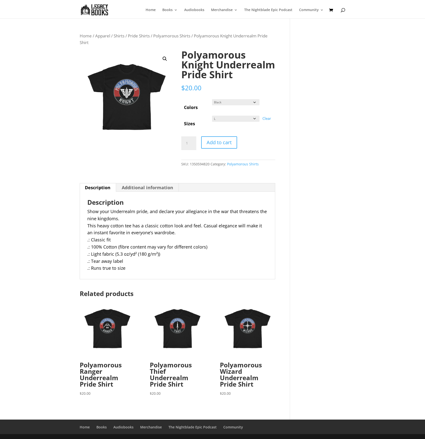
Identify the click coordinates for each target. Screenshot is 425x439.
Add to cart (219, 142)
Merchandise (222, 10)
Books (167, 10)
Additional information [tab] (147, 187)
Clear (266, 118)
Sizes (189, 123)
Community (309, 10)
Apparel (102, 36)
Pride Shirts (139, 36)
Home (151, 10)
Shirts (119, 36)
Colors (191, 107)
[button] (164, 58)
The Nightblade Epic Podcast (268, 10)
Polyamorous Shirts (171, 36)
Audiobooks (194, 10)
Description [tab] (97, 187)
